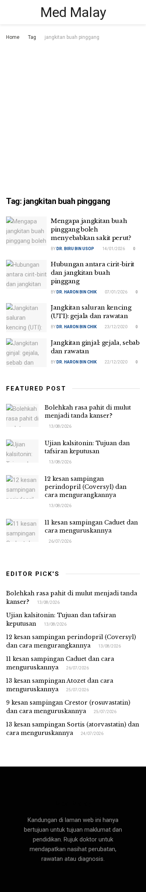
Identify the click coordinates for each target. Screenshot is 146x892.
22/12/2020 (115, 362)
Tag (32, 37)
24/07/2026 (91, 733)
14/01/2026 (113, 248)
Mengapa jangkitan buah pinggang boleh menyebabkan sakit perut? (91, 229)
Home (12, 37)
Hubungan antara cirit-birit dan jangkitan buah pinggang (92, 272)
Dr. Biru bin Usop (75, 248)
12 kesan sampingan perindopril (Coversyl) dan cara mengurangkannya (86, 486)
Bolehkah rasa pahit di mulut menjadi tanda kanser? (88, 411)
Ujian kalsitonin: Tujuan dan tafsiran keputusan (87, 447)
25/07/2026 (77, 690)
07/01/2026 (115, 292)
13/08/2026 (59, 426)
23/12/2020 (115, 327)
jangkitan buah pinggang (72, 37)
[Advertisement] (73, 119)
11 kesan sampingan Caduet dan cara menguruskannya (91, 526)
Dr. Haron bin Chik (76, 292)
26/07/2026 (59, 541)
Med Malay (73, 12)
